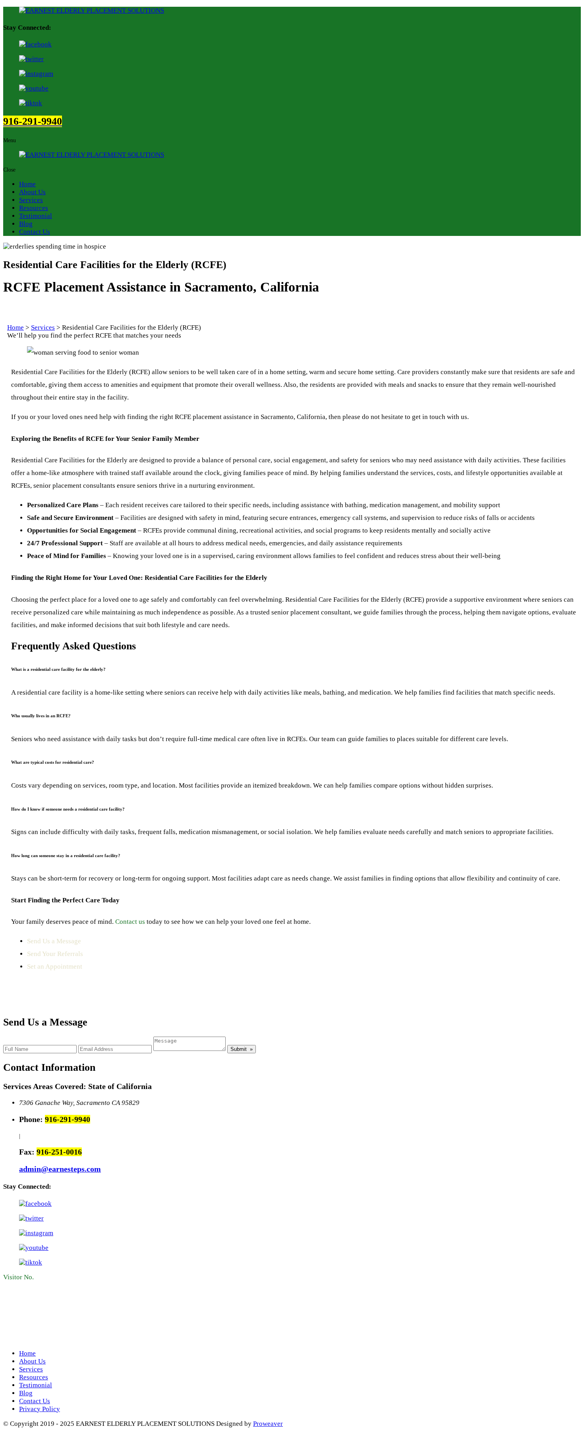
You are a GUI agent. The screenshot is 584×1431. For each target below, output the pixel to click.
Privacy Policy (39, 1409)
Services (31, 200)
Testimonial (35, 216)
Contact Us (34, 232)
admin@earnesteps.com (60, 1168)
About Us (32, 192)
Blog (26, 224)
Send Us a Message (54, 941)
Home (27, 184)
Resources (33, 208)
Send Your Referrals (55, 954)
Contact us (129, 921)
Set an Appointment (54, 966)
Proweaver (268, 1423)
